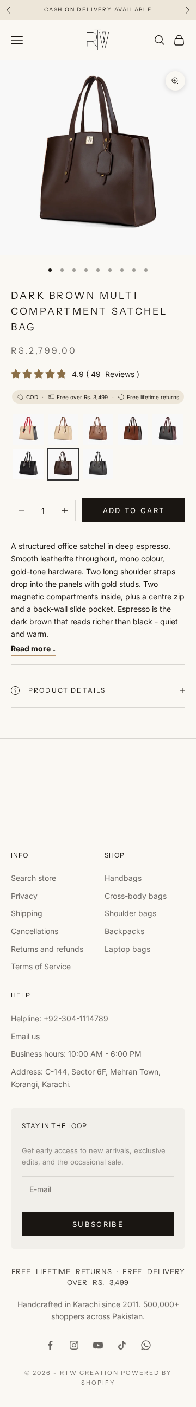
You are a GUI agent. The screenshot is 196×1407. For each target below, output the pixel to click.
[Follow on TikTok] (122, 1345)
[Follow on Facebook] (50, 1345)
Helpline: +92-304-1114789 (59, 1018)
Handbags (123, 877)
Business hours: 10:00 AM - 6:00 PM (76, 1053)
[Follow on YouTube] (98, 1345)
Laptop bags (127, 949)
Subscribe (98, 1224)
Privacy (24, 895)
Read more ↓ (33, 648)
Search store (33, 877)
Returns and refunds (47, 949)
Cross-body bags (136, 895)
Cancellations (34, 931)
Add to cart (134, 510)
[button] (28, 429)
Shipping (26, 913)
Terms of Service (41, 966)
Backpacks (124, 931)
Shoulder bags (130, 913)
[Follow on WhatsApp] (145, 1345)
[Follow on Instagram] (74, 1345)
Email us (25, 1036)
